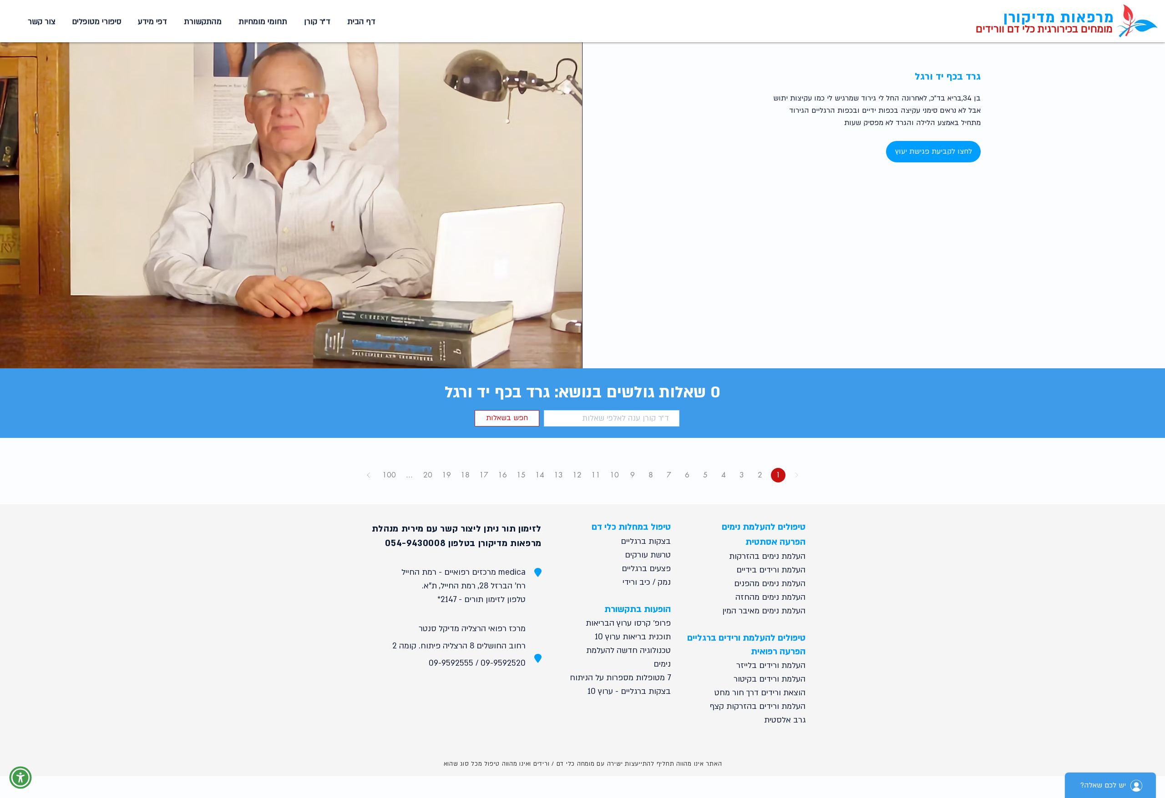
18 (465, 475)
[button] (261, 21)
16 (502, 475)
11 (595, 475)
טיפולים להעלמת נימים (763, 527)
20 (427, 475)
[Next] (369, 475)
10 (614, 475)
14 (539, 475)
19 (446, 475)
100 (389, 475)
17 (483, 475)
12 (577, 475)
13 (558, 475)
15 (521, 475)
